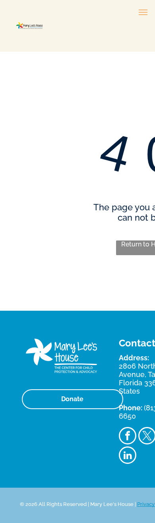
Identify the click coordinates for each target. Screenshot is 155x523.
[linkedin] (127, 456)
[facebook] (127, 436)
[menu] (143, 12)
